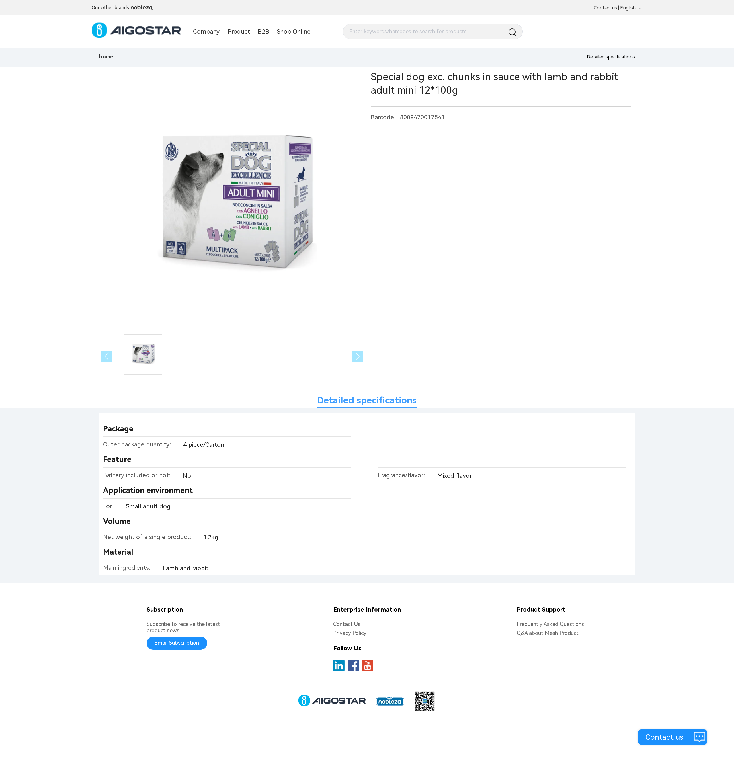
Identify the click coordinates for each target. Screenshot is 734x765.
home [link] (106, 57)
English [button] (628, 8)
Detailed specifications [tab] (367, 400)
